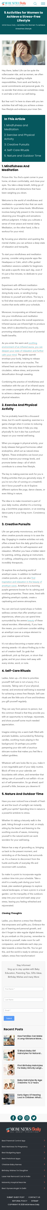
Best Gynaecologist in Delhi (14, 1188)
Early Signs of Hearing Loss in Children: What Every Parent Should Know (29, 1096)
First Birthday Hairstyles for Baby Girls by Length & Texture (30, 1066)
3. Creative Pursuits (16, 144)
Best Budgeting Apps (11, 1152)
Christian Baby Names (12, 1164)
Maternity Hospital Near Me (14, 1182)
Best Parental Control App (13, 1140)
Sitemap (34, 1201)
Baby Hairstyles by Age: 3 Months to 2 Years (29, 1081)
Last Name (8, 995)
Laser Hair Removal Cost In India (16, 1176)
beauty (30, 621)
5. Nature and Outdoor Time (22, 156)
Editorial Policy (19, 1201)
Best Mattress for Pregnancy (14, 1146)
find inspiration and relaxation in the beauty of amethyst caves (22, 582)
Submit (9, 1018)
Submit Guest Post (15, 1197)
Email (6, 1006)
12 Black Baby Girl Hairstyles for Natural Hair (28, 1052)
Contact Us (34, 1197)
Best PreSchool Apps (11, 1158)
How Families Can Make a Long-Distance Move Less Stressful (29, 1037)
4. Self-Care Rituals (16, 150)
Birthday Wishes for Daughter (15, 1170)
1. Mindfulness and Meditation (16, 127)
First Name (9, 984)
